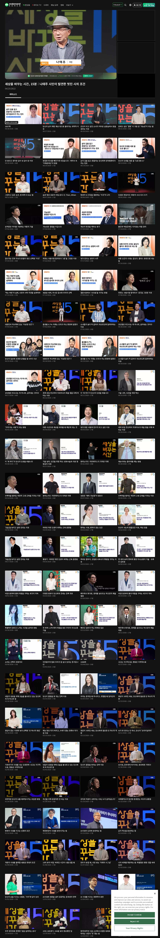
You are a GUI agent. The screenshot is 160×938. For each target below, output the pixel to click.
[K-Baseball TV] (118, 5)
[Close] (155, 893)
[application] (60, 41)
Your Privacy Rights (134, 928)
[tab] (13, 94)
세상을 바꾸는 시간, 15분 (21, 84)
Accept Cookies (135, 915)
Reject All (134, 921)
